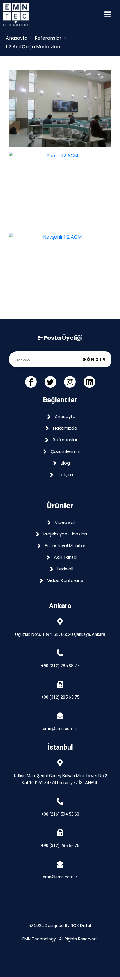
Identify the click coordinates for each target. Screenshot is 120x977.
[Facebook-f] (31, 382)
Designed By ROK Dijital (68, 925)
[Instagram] (70, 382)
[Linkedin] (89, 382)
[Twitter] (50, 382)
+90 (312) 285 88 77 (60, 665)
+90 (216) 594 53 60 (60, 814)
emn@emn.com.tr (60, 728)
